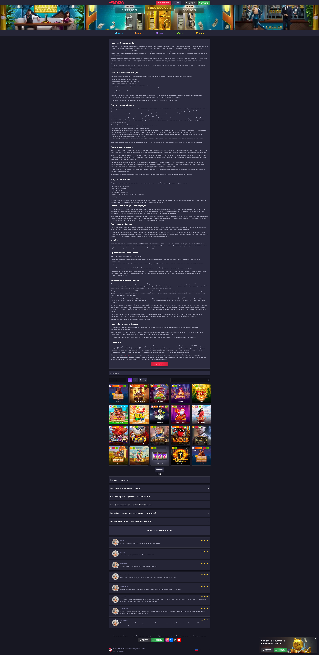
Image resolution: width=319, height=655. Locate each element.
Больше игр (159, 469)
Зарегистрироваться (163, 2)
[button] (2, 18)
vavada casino (129, 355)
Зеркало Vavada (159, 364)
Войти (177, 2)
